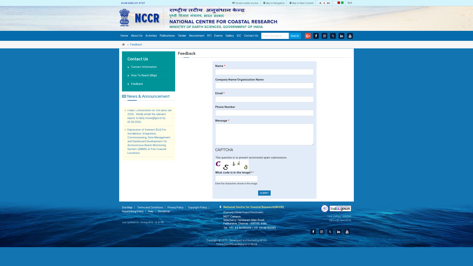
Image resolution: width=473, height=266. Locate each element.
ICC (239, 35)
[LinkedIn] (341, 36)
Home (124, 35)
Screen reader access (246, 3)
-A (320, 3)
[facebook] (316, 36)
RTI (209, 35)
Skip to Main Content (303, 3)
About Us (136, 35)
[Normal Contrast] (335, 2)
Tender (182, 35)
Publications (167, 35)
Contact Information (144, 67)
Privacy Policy (175, 207)
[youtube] (350, 36)
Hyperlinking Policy (133, 211)
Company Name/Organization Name (239, 79)
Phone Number (225, 107)
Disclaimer (164, 211)
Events (218, 35)
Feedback (137, 84)
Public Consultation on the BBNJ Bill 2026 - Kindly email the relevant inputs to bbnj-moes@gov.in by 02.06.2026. (149, 112)
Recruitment (196, 35)
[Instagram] (324, 36)
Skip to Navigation (275, 3)
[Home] (201, 18)
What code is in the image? (234, 172)
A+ (328, 3)
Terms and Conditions (150, 207)
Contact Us (251, 35)
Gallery (230, 35)
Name (220, 66)
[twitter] (333, 36)
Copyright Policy (197, 207)
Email (220, 93)
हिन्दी (350, 3)
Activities (151, 35)
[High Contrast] (339, 2)
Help (150, 211)
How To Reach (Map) (144, 75)
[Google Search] (308, 36)
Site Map (127, 207)
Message (222, 120)
